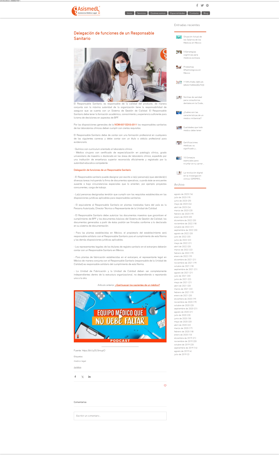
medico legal (80, 361)
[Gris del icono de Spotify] (207, 5)
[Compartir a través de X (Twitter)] (82, 376)
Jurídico (77, 367)
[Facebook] (197, 5)
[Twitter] (202, 5)
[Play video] (120, 316)
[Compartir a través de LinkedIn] (89, 376)
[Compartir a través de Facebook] (75, 376)
